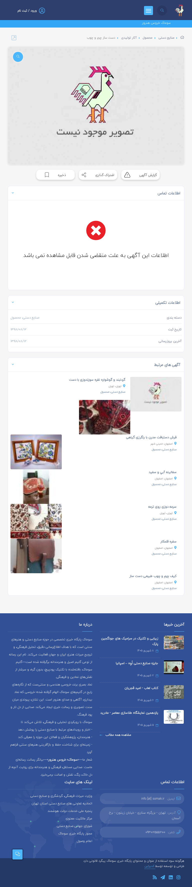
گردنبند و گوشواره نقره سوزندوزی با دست (97, 379)
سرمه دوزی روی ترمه (162, 506)
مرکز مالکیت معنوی (79, 818)
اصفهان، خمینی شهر (161, 443)
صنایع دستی (166, 37)
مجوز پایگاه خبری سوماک (75, 833)
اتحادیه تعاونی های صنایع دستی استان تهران (62, 803)
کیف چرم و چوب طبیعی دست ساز (153, 576)
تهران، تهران (115, 386)
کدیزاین (149, 866)
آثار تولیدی (129, 37)
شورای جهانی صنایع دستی (74, 826)
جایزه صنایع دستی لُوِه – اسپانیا (137, 663)
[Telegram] (162, 878)
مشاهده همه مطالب (117, 734)
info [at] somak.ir (152, 798)
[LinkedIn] (171, 878)
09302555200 (155, 832)
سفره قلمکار (168, 541)
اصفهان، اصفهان (164, 478)
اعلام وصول (84, 841)
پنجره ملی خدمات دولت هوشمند (70, 811)
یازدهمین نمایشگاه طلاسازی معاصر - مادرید (129, 712)
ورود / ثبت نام (27, 10)
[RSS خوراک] (155, 878)
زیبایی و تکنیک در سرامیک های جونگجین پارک (129, 641)
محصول (147, 37)
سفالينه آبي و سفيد (162, 472)
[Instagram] (178, 878)
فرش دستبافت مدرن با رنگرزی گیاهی (151, 437)
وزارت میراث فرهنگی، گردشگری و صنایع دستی (61, 796)
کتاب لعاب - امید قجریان (141, 688)
